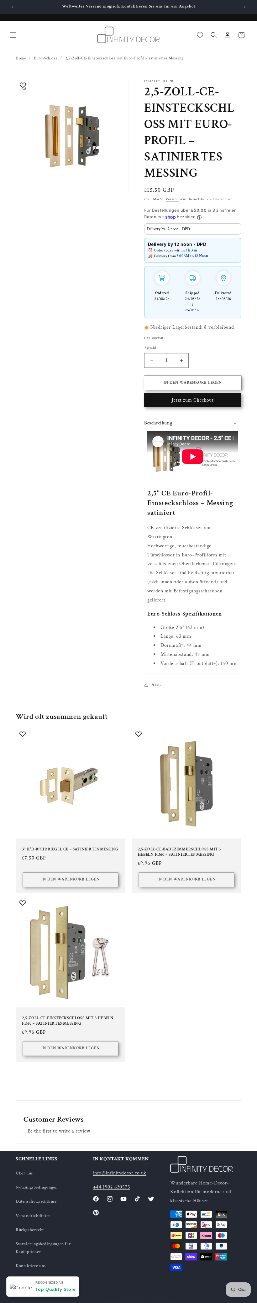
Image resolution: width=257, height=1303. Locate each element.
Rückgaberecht (30, 1230)
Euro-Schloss (45, 58)
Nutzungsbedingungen (36, 1187)
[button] (13, 35)
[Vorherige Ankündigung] (12, 7)
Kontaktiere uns (31, 1266)
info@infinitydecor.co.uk (119, 1173)
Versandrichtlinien (33, 1216)
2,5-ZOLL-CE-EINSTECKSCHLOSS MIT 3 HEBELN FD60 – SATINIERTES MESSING (68, 1021)
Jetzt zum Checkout (193, 400)
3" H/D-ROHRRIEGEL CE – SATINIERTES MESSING (70, 849)
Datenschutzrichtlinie (36, 1201)
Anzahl (150, 348)
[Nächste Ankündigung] (245, 7)
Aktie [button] (156, 684)
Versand (172, 199)
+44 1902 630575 (111, 1187)
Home (21, 58)
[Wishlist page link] (200, 35)
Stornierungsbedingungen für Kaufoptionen (43, 1248)
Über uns (24, 1173)
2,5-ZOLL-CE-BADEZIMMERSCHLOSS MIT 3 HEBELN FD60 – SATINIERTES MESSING (179, 852)
